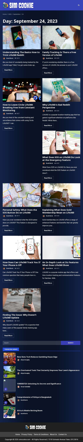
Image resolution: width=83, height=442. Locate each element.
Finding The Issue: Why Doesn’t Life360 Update (22, 300)
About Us (53, 434)
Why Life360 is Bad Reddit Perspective (61, 90)
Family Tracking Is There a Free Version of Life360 (61, 37)
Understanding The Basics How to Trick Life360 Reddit (22, 37)
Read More (8, 70)
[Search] (78, 5)
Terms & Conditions (41, 434)
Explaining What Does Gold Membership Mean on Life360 (61, 195)
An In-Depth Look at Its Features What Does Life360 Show (61, 247)
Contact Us (62, 434)
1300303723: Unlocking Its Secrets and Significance (9, 385)
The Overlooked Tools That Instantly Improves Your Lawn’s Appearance (9, 372)
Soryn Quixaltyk (25, 386)
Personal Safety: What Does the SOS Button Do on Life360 (22, 195)
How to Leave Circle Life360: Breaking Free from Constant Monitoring (22, 90)
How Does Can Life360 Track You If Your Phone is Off (22, 247)
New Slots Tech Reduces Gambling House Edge (9, 358)
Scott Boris (9, 58)
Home (17, 434)
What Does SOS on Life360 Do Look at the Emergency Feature (61, 142)
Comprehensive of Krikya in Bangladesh (9, 399)
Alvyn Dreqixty (25, 360)
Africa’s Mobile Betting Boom (9, 412)
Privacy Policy (26, 434)
